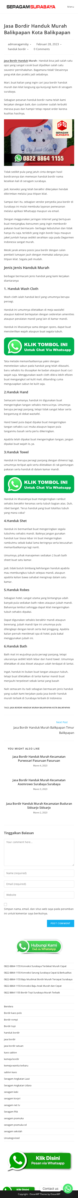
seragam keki (11, 1092)
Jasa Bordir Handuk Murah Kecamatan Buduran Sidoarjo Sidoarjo (39, 806)
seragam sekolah (13, 1131)
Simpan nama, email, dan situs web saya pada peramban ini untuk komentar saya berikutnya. (39, 911)
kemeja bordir (11, 1059)
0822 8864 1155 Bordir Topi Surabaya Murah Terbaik (32, 992)
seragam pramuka (14, 1118)
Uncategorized (12, 1138)
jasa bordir (9, 1039)
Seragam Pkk (11, 1111)
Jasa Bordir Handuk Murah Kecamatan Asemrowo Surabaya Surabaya (39, 782)
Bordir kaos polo (13, 1013)
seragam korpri (12, 1098)
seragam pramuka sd (15, 1124)
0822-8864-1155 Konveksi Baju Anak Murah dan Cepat (33, 985)
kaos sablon (10, 1052)
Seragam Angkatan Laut (17, 1078)
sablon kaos (10, 1072)
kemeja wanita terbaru (16, 1065)
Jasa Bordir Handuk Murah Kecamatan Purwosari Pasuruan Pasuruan (39, 759)
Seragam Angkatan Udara (17, 1085)
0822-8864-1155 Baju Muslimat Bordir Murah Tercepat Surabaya (38, 979)
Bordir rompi (11, 1019)
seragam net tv (12, 1105)
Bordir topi (10, 1026)
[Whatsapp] (68, 1188)
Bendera (8, 1006)
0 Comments (42, 49)
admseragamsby (18, 44)
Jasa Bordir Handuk (16, 60)
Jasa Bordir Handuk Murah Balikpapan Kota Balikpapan (40, 707)
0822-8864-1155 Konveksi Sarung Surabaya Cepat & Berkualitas (37, 972)
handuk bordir (17, 49)
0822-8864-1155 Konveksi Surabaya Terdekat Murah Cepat (35, 966)
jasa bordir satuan (13, 1045)
